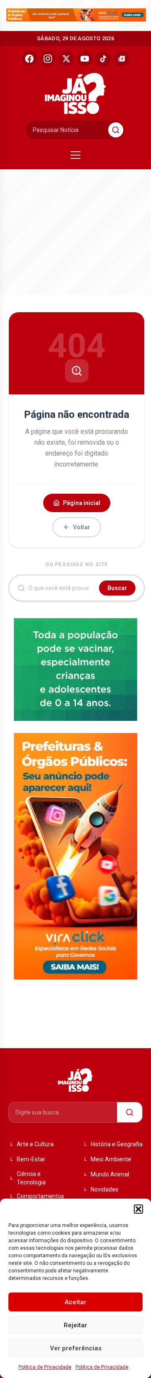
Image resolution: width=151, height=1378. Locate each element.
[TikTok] (103, 58)
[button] (138, 1209)
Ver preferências (76, 1348)
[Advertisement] (69, 230)
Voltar (81, 527)
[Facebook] (29, 58)
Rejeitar (75, 1325)
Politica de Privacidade (44, 1367)
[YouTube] (84, 58)
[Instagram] (47, 58)
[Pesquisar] (115, 129)
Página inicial (81, 503)
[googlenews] (121, 58)
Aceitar (75, 1302)
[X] (66, 58)
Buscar (117, 588)
